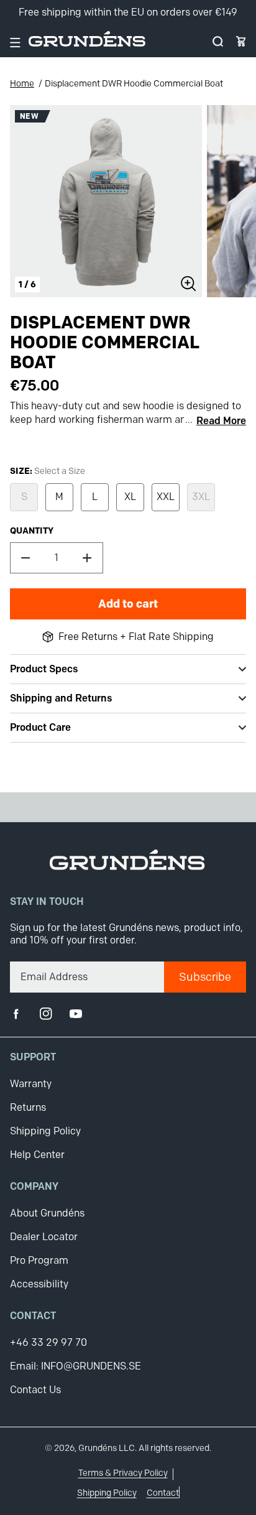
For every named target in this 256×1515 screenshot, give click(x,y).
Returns (28, 1107)
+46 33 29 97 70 (48, 1342)
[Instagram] (46, 1014)
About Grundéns (47, 1213)
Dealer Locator (44, 1237)
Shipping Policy (45, 1131)
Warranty (31, 1084)
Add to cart (128, 604)
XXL (166, 497)
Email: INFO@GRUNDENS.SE (75, 1366)
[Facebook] (16, 1014)
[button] (218, 41)
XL (130, 497)
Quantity (31, 530)
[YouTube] (76, 1014)
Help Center (37, 1155)
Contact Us (35, 1390)
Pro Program (39, 1260)
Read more (221, 421)
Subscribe (205, 977)
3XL (201, 497)
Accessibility (39, 1284)
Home (22, 83)
